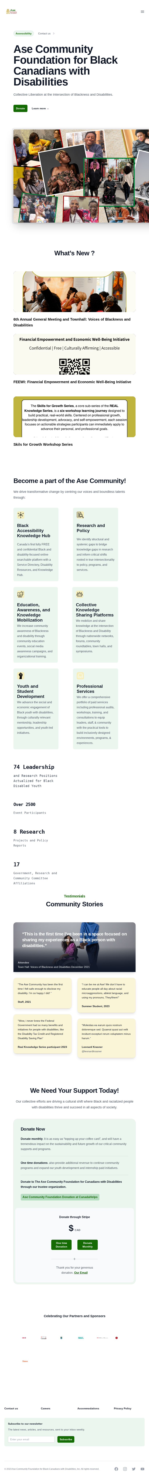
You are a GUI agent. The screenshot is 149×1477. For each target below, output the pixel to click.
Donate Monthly (87, 1245)
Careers (45, 1408)
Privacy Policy (122, 1408)
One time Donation (61, 1245)
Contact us (44, 33)
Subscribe (66, 1439)
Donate (20, 108)
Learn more (40, 108)
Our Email (81, 1272)
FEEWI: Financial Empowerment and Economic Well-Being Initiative (72, 382)
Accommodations (88, 1408)
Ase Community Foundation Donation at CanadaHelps (60, 1197)
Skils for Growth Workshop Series (43, 444)
